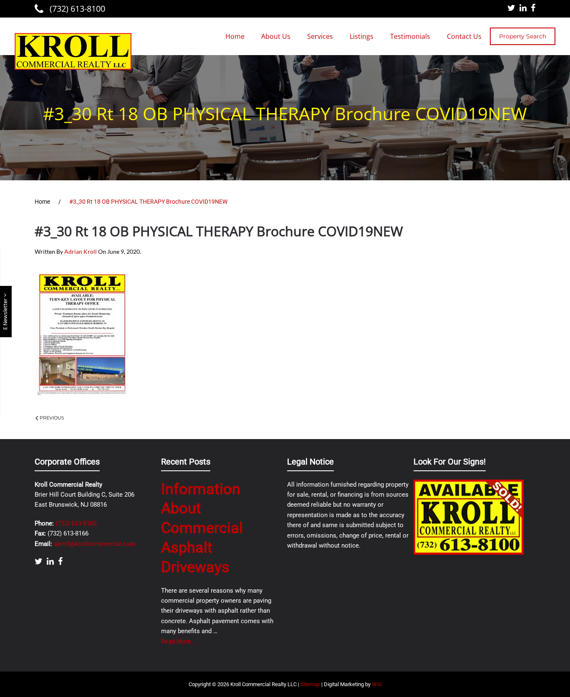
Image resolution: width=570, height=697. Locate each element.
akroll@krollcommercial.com (94, 544)
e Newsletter (5, 313)
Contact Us (464, 36)
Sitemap (310, 684)
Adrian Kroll (80, 251)
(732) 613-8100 (76, 8)
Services (320, 36)
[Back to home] (73, 51)
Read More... (178, 641)
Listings (361, 36)
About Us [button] (275, 36)
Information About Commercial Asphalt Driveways (202, 528)
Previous (52, 418)
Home (235, 36)
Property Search (522, 36)
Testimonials (410, 36)
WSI (377, 684)
